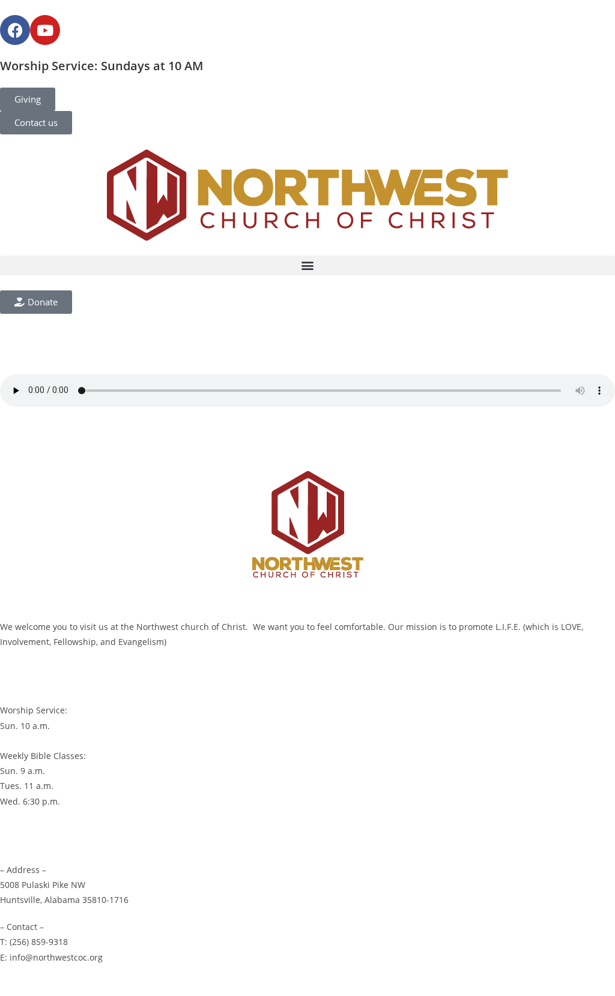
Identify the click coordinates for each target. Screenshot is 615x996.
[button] (307, 265)
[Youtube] (45, 30)
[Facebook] (15, 30)
